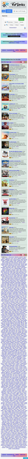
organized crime (18, 379)
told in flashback (19, 428)
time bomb (16, 425)
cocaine (16, 298)
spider (13, 410)
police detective (5, 385)
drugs (6, 313)
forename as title (8, 326)
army (11, 268)
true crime (24, 431)
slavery (22, 408)
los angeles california (15, 350)
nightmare (8, 372)
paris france (13, 381)
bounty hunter (13, 281)
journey (17, 346)
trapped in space (23, 430)
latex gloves (9, 348)
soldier (2, 410)
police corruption (22, 384)
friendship (5, 328)
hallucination (23, 333)
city (23, 296)
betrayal (20, 277)
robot (14, 396)
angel (26, 264)
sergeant (22, 402)
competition (6, 301)
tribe (12, 431)
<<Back (3, 11)
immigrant (19, 341)
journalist (13, 346)
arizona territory (5, 268)
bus (25, 284)
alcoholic (6, 261)
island (9, 344)
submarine (16, 414)
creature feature (9, 303)
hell (9, 335)
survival (20, 417)
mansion (24, 356)
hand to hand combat (6, 334)
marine (8, 357)
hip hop (17, 336)
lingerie (20, 348)
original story (24, 379)
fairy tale (24, 319)
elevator (22, 314)
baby (2, 272)
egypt (15, 314)
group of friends (12, 332)
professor (14, 389)
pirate (7, 384)
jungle (24, 346)
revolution (15, 395)
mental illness (18, 359)
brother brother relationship (20, 283)
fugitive (12, 328)
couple (17, 302)
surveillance (15, 417)
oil (13, 376)
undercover (9, 433)
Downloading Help (10, 50)
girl (4, 331)
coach (13, 298)
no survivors (23, 372)
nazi (26, 369)
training (10, 430)
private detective (17, 388)
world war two (7, 446)
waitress (20, 439)
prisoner (12, 388)
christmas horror (17, 295)
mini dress (8, 362)
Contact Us (4, 50)
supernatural (18, 415)
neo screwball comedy (14, 370)
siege (12, 406)
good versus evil (12, 331)
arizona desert (23, 267)
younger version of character (20, 447)
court (20, 302)
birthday (12, 279)
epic (20, 316)
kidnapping (7, 347)
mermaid (14, 361)
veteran (2, 437)
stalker (6, 411)
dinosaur (13, 309)
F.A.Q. (14, 51)
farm (16, 320)
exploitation (18, 318)
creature (3, 303)
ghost (2, 331)
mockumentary (23, 363)
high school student (11, 336)
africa (11, 259)
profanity (9, 389)
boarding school (23, 280)
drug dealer (22, 312)
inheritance (17, 342)
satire (11, 399)
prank (9, 387)
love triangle (4, 351)
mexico (18, 361)
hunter (24, 340)
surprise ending (5, 417)
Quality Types (22, 50)
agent (11, 260)
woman (20, 443)
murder (16, 366)
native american (19, 369)
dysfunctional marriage (20, 313)
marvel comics (10, 358)
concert (20, 301)
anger (3, 265)
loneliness (11, 349)
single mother (4, 407)
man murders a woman (19, 354)
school (16, 400)
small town (10, 409)
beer (3, 277)
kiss (15, 347)
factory (17, 319)
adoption (24, 258)
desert (8, 307)
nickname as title (19, 371)
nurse (16, 374)
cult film (5, 304)
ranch (11, 392)
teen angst (12, 422)
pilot (4, 384)
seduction (14, 402)
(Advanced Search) (13, 27)
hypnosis (14, 341)
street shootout (12, 413)
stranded (6, 413)
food (25, 325)
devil (16, 307)
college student (4, 299)
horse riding (17, 339)
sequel (18, 402)
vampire (12, 436)
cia (25, 295)
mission (5, 363)
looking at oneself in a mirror (19, 349)
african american (16, 259)
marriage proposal (18, 357)
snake (14, 409)
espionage (17, 317)
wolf (17, 443)
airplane (15, 260)
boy (24, 281)
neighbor (3, 370)
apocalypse (3, 267)
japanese (23, 344)
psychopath (4, 391)
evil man (23, 317)
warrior (24, 439)
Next (8, 62)
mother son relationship (20, 365)
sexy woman (10, 403)
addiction (19, 258)
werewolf (7, 441)
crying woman (23, 303)
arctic (15, 267)
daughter (23, 305)
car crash (7, 288)
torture (24, 428)
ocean (24, 374)
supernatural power (8, 416)
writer (12, 446)
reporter (6, 394)
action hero (8, 258)
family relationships (7, 320)
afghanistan (7, 259)
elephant (18, 314)
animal (6, 265)
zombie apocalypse (16, 448)
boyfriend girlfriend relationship (8, 282)
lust (19, 351)
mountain (9, 366)
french (22, 327)
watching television (5, 440)
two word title (23, 432)
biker (6, 279)
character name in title (8, 291)
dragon (24, 311)
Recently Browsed (9, 11)
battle (15, 276)
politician (3, 386)
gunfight (19, 332)
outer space (8, 380)
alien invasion (19, 261)
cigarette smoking (15, 296)
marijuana (4, 357)
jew (6, 346)
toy (20, 429)
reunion (6, 395)
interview (14, 343)
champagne (11, 290)
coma (18, 299)
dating (19, 305)
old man (16, 376)
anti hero (9, 266)
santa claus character (5, 399)
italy (15, 344)
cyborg (17, 304)
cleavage (18, 297)
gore (17, 331)
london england (5, 349)
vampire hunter (18, 436)
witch (7, 443)
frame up (10, 327)
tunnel (2, 432)
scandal (14, 399)
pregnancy (13, 387)
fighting (3, 324)
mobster (18, 363)
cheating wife (3, 292)
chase (25, 291)
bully (19, 284)
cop (3, 302)
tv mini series (7, 432)
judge (21, 346)
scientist (20, 400)
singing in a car (23, 406)
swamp (7, 418)
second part (7, 401)
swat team (11, 418)
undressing (14, 433)
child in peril (24, 292)
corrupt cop (7, 302)
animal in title (23, 265)
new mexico (22, 370)
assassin (3, 269)
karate (2, 347)
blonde (7, 280)
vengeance (24, 436)
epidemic (24, 316)
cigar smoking (8, 296)
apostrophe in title (9, 267)
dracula (20, 311)
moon (14, 364)
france (14, 327)
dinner (10, 309)
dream (2, 312)
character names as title (18, 291)
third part (15, 424)
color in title (14, 299)
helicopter (6, 335)
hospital (3, 340)
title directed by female (15, 426)
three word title (21, 424)
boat (3, 281)
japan (20, 344)
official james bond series (7, 376)
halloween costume (16, 333)
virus (21, 438)
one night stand (21, 378)
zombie (9, 448)
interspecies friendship (6, 343)
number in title (9, 374)
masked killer (19, 358)
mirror (21, 362)
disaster (24, 309)
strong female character (21, 413)
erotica (8, 317)
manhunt (14, 356)
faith (2, 320)
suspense (3, 418)
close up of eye (23, 297)
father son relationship (17, 321)
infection (7, 342)
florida (22, 325)
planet (14, 384)
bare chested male (5, 273)
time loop (21, 425)
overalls (16, 380)
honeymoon (3, 339)
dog (13, 311)
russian (6, 398)
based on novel (20, 274)
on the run (8, 378)
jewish (9, 346)
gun (16, 332)
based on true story (9, 275)
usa (5, 436)
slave (20, 408)
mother (24, 364)
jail (17, 344)
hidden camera (24, 335)
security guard (8, 402)
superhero (6, 415)
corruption (13, 302)
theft (8, 424)
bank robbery (21, 272)
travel (2, 431)
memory (7, 359)
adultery (2, 259)
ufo (1, 433)
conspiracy (25, 301)
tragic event (24, 429)
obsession (20, 374)
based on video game (18, 275)
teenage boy (17, 422)
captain (16, 287)
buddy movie (14, 284)
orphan (3, 380)
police (17, 384)
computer (12, 301)
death (5, 306)
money (6, 364)
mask (15, 358)
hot (10, 340)
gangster (13, 329)
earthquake (10, 314)
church (23, 295)
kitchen (18, 347)
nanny (2, 369)
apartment (14, 266)
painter (20, 380)
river (22, 395)
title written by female (10, 428)
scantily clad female (20, 399)
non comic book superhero (6, 373)
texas (20, 423)
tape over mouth (5, 421)
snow (21, 409)
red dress (24, 392)
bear (21, 276)
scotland (24, 400)
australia (24, 269)
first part (22, 324)
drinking (6, 312)
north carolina (23, 373)
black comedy (23, 279)
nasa (5, 369)
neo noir (7, 370)
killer (11, 347)
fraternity (18, 327)
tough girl (3, 429)
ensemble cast (16, 316)
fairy (21, 319)
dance (3, 305)
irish (6, 344)
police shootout (18, 385)
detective (13, 307)
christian (21, 294)
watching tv (12, 440)
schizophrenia (12, 400)
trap (14, 430)
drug (13, 312)
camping (9, 287)
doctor (10, 311)
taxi (14, 421)
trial (9, 431)
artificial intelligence (18, 268)
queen (16, 391)
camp (5, 287)
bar (25, 272)
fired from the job (16, 324)
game (7, 329)
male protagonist (10, 354)
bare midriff (12, 273)
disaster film (3, 310)
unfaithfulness (20, 433)
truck (20, 431)
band (14, 272)
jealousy (3, 346)
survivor (24, 417)
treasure (5, 431)
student (11, 414)
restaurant (21, 394)
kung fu (2, 348)
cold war (20, 298)
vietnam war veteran (19, 437)
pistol (11, 384)
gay (16, 329)
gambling (3, 329)
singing (18, 406)
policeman (24, 385)
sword (22, 418)
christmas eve (10, 295)
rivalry (19, 395)
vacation (8, 436)
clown (10, 298)
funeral (15, 328)
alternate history (14, 262)
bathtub (3, 276)
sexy (6, 403)
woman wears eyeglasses (6, 445)
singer (14, 406)
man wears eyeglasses (22, 355)
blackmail (3, 280)
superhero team (12, 415)
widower (20, 441)
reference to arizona (11, 393)
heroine (18, 335)
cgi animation (6, 290)
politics (7, 386)
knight (25, 347)
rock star (17, 396)
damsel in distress (22, 304)
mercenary (9, 361)
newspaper (13, 371)
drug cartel (17, 312)
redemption (4, 393)
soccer (24, 409)
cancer (12, 287)
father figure (10, 321)
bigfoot (2, 279)
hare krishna (13, 334)
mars (24, 357)
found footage (19, 326)
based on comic (4, 274)
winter (3, 443)
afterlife (7, 260)
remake (21, 393)
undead (4, 433)
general (19, 329)
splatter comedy (21, 410)
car (19, 287)
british (8, 283)
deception (12, 306)
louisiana (21, 350)
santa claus (24, 398)
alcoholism (11, 261)
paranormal (8, 381)
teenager (3, 423)
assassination (8, 269)
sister (9, 407)
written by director (10, 447)
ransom (14, 392)
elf (25, 314)
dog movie (17, 311)
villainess (13, 438)
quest (20, 391)
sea (3, 401)
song (5, 410)
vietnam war (11, 437)
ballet (11, 272)
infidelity (12, 342)
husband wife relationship (6, 341)
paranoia (3, 381)
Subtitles (17, 50)
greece (20, 331)
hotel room (17, 340)
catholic (23, 288)
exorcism (7, 318)
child (20, 292)
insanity (21, 342)
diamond (20, 307)
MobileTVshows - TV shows (14, 42)
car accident (23, 287)
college (24, 298)
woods (21, 445)
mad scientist (23, 351)
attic (20, 269)
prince (25, 387)
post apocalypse (17, 386)
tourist (11, 429)
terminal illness (16, 423)
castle (18, 288)
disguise (14, 310)
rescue (10, 394)
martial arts (4, 358)
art (13, 268)
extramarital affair (5, 319)
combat (21, 299)
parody (17, 381)
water (17, 440)
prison (8, 388)
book (9, 281)
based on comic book (12, 274)
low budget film (11, 351)
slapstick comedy (11, 408)
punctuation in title (10, 391)
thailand (24, 423)
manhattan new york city (6, 356)
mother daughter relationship (8, 365)
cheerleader (9, 292)
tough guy (7, 429)
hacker (26, 332)
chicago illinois (15, 292)
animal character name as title (14, 265)
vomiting (7, 439)
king (13, 347)
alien (15, 261)
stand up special (22, 411)
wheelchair (12, 441)
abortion (21, 257)
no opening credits (17, 372)
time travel (8, 426)
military (21, 361)
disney (18, 310)
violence (17, 438)
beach (18, 276)
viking (3, 438)
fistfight (8, 325)
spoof (26, 410)
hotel (13, 340)
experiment (12, 318)
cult (2, 304)
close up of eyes (5, 298)
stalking (9, 411)
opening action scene (10, 379)
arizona (18, 267)
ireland (3, 344)
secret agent (16, 401)
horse (12, 339)
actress (15, 258)
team (8, 422)
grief (26, 331)
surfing (17, 416)
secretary (3, 402)
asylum (17, 269)
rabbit (23, 391)
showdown (4, 406)
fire (11, 324)
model (2, 364)
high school (4, 336)
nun (13, 374)
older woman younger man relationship (17, 377)
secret (11, 401)
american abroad (16, 264)
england (10, 316)
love (25, 350)
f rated (10, 319)
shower (8, 406)
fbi (23, 321)
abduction (17, 257)
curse (9, 304)
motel (21, 364)
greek (23, 331)
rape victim (19, 392)
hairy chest (4, 333)
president (18, 387)
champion (17, 290)
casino (15, 288)
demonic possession (22, 306)
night (24, 371)
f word (14, 319)
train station (6, 430)
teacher (17, 421)
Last (10, 62)
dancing (9, 305)
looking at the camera (6, 350)
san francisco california (17, 398)
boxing (21, 281)
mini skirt (12, 362)
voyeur (11, 439)
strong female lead (5, 414)
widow (16, 441)
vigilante (25, 437)
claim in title (5, 297)
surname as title (23, 416)
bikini (9, 279)
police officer (11, 385)
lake (5, 348)
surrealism (10, 417)
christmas (5, 295)
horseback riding (23, 339)
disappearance (19, 309)
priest (22, 387)
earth (6, 314)
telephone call (9, 423)
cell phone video (16, 289)
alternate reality (22, 262)
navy (24, 369)
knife (22, 347)
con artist (16, 301)
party (25, 381)
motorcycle (4, 366)
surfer (14, 416)
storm (3, 413)
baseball (17, 273)
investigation (23, 343)
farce (13, 320)
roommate (22, 396)
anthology (5, 266)
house (21, 340)
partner (21, 381)
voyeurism (16, 439)
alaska (3, 261)
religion (17, 393)
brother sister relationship (6, 284)
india (4, 342)
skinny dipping (4, 408)
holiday (24, 336)
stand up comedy (15, 411)
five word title (13, 325)
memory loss (12, 359)
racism (8, 392)
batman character (9, 276)
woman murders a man (10, 444)
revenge (10, 395)
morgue (17, 364)
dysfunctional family (11, 313)
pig (2, 384)
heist (2, 335)
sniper (18, 409)
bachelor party (6, 272)
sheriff (25, 403)
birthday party (17, 279)
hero (12, 335)
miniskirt (17, 362)
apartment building (21, 266)
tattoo (11, 421)
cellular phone (23, 289)
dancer (6, 305)
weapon (24, 440)
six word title (23, 407)
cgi (2, 290)
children (10, 294)
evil (20, 317)
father (19, 320)
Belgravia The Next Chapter (19, 41)
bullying (22, 284)
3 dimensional (11, 257)
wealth (20, 440)
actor (12, 258)
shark (22, 403)
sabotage (10, 398)
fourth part (6, 327)
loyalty (16, 351)
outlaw (12, 380)
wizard (14, 443)
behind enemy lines (9, 277)
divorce (6, 311)
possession (11, 386)
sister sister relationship (15, 407)
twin (16, 432)
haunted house (19, 334)
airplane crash (20, 260)
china (14, 294)
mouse (13, 366)
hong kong (9, 339)
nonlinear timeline (16, 373)
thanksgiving (4, 424)
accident (3, 258)
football (3, 326)
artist (24, 268)
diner (7, 309)
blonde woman (13, 280)
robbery (10, 396)
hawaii (24, 334)
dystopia (2, 314)
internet (25, 342)
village (6, 438)
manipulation (19, 356)
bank (17, 272)
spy (3, 411)
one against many (14, 378)
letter (17, 348)
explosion (23, 318)
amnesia (22, 264)
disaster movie (9, 310)
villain (9, 438)
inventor (18, 343)
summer (20, 414)
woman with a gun (15, 445)
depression (4, 307)
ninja (11, 372)
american (11, 264)
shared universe (17, 403)
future (19, 328)
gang (10, 329)
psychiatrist (19, 389)
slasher (16, 408)
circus (21, 296)
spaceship (9, 410)
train (2, 430)
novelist (3, 374)
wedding (2, 441)
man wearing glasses (13, 355)
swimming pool (17, 418)
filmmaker (8, 324)
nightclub (3, 372)
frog (9, 328)
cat (20, 288)
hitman (21, 336)
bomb (6, 281)
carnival (11, 288)
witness (10, 443)
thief (11, 424)
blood (18, 280)
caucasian (3, 289)
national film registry (11, 369)
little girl (24, 348)
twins (19, 432)
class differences (12, 297)
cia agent (3, 296)
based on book (22, 273)
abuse (25, 257)
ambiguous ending (4, 264)
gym (23, 332)
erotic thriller (4, 317)
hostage (7, 340)
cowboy (23, 302)
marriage (12, 357)
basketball (25, 275)
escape (12, 317)
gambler (23, 328)
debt (8, 306)
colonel (9, 299)
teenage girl (23, 422)
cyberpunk (13, 304)
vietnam (6, 437)
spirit (16, 410)
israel (12, 344)
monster (10, 364)
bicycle (24, 277)
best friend (15, 277)
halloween (9, 333)
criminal (14, 303)
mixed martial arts (11, 363)
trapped (17, 430)
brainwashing (17, 282)
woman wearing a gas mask (21, 444)
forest (14, 326)
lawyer (14, 348)
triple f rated (16, 431)
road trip (6, 396)
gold (7, 331)
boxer (18, 281)
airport (25, 260)
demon (16, 306)
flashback (18, 325)
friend (26, 327)
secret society (22, 401)
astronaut (13, 269)
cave (7, 289)
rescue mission (16, 394)
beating (24, 276)
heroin (15, 335)
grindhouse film (5, 332)
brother (11, 283)
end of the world (5, 316)
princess (4, 388)
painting (24, 380)
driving (10, 312)
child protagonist (4, 294)
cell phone (10, 289)
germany (24, 329)
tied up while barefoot (9, 425)
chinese (17, 294)
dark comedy (14, 305)
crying (18, 303)
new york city (7, 371)
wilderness (25, 441)
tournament (16, 429)
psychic (23, 389)
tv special (12, 432)
